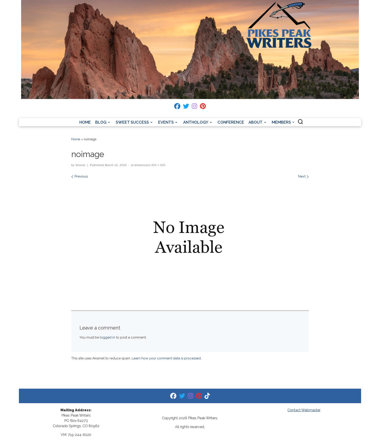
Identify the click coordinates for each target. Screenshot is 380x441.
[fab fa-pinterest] (203, 107)
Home (75, 139)
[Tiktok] (207, 397)
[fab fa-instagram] (194, 107)
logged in (107, 337)
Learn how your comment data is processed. (166, 358)
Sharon (80, 165)
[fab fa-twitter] (186, 107)
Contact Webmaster (303, 410)
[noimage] (190, 237)
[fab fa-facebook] (177, 107)
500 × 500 (158, 165)
